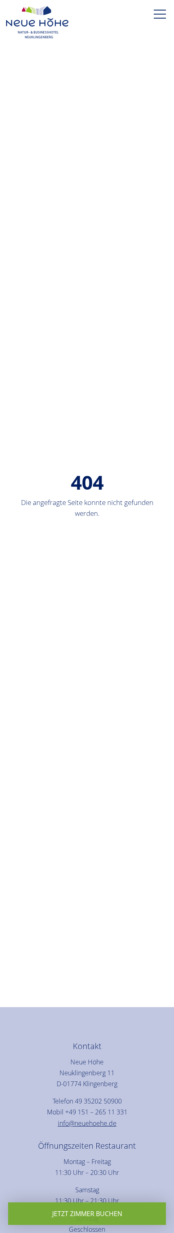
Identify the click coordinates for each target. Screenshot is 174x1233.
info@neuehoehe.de (87, 1123)
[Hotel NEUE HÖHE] (37, 23)
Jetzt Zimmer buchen (87, 1213)
